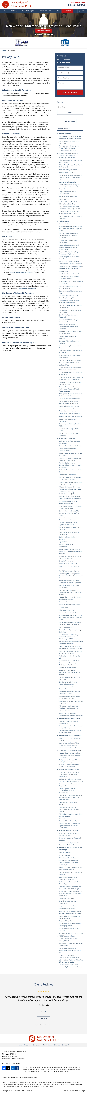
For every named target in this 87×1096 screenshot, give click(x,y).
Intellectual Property (28, 11)
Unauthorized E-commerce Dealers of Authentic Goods (70, 732)
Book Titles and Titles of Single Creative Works (68, 321)
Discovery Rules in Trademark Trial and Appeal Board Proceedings (70, 888)
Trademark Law (63, 128)
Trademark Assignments (67, 909)
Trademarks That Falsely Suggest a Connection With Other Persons (70, 623)
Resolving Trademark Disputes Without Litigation (69, 834)
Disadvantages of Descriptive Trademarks (68, 241)
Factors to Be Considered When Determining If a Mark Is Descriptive (70, 263)
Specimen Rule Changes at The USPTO (69, 430)
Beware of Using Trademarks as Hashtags (69, 342)
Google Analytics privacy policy (22, 272)
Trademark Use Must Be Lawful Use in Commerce (70, 374)
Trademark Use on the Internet (69, 406)
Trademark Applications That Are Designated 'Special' (69, 693)
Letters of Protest (64, 711)
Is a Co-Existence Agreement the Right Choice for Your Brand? (69, 844)
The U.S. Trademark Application (69, 571)
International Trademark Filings (69, 743)
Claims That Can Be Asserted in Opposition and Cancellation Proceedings (69, 774)
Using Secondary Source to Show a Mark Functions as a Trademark (70, 361)
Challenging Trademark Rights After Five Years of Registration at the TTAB (71, 780)
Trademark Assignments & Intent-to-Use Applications (70, 917)
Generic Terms (63, 271)
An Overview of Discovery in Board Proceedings (70, 883)
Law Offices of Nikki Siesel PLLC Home (17, 4)
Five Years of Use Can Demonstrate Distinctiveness (70, 306)
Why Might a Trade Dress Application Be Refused (71, 702)
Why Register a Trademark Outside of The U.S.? (70, 739)
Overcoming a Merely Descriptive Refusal (69, 258)
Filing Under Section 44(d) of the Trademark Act (69, 586)
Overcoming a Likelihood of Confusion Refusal (67, 450)
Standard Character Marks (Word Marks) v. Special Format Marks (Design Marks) (69, 187)
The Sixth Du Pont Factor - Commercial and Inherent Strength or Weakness (70, 465)
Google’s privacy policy (27, 288)
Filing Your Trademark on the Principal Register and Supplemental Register (70, 592)
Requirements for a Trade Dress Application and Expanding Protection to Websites (69, 663)
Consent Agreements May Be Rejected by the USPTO (68, 524)
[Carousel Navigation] (43, 1011)
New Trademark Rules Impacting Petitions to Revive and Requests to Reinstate (70, 551)
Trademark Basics (45, 11)
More (83, 11)
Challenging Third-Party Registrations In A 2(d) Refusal (68, 493)
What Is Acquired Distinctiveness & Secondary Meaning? (70, 287)
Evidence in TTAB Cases (66, 898)
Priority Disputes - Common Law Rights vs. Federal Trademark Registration (69, 826)
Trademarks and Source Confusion (70, 446)
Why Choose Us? (70, 121)
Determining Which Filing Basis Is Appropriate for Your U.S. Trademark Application (71, 576)
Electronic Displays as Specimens (69, 605)
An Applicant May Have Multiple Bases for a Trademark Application (70, 582)
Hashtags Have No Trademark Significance (68, 337)
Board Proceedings (65, 852)
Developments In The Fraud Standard (68, 803)
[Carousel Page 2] (46, 1011)
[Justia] (17, 1068)
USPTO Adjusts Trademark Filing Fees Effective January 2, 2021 (71, 961)
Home (4, 11)
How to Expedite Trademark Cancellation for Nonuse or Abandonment (68, 791)
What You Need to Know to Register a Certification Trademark (70, 652)
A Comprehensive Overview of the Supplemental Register (70, 598)
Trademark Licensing (65, 921)
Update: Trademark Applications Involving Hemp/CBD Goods (69, 212)
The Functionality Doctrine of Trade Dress (70, 347)
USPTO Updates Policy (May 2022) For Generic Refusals (69, 278)
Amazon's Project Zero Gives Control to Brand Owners (70, 727)
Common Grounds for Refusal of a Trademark (70, 678)
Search (70, 112)
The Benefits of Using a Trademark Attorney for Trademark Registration (70, 137)
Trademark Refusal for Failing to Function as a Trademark (69, 253)
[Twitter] (8, 1068)
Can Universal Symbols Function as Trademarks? (70, 311)
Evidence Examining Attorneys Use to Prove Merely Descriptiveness (71, 267)
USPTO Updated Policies (67, 936)
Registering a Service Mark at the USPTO (69, 657)
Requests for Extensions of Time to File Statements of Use (70, 557)
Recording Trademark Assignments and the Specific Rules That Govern (70, 912)
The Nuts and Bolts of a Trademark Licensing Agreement (70, 925)
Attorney (14, 11)
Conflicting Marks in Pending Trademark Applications (68, 683)
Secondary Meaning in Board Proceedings (68, 902)
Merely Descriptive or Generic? (69, 274)
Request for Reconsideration (68, 668)
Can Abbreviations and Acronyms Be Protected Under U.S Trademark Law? (70, 177)
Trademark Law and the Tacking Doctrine (69, 929)
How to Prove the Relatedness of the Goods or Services (70, 483)
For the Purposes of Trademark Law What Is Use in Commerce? (70, 369)
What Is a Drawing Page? (67, 610)
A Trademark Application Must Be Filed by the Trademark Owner (69, 707)
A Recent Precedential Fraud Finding (70, 416)
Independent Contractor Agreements (71, 933)
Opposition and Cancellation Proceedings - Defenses (68, 878)
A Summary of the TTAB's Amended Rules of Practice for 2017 (70, 868)
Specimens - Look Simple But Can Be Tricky (70, 425)
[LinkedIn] (13, 1068)
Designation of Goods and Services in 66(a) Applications (70, 761)
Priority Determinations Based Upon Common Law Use (70, 815)
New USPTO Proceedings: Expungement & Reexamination (69, 956)
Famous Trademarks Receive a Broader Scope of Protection (68, 519)
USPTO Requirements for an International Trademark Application (70, 747)
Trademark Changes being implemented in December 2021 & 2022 (70, 950)
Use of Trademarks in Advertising (69, 399)
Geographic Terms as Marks (68, 224)
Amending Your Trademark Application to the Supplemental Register (69, 672)
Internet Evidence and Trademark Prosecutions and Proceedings (69, 410)
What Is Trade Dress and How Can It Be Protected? (70, 166)
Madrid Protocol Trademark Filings (70, 750)
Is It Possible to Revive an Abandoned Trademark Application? (71, 643)
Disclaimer (27, 1045)
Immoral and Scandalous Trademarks (67, 688)
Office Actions (63, 607)
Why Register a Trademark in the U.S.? (69, 567)
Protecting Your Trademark (67, 172)
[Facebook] (4, 1068)
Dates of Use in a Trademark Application (68, 420)
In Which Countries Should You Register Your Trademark (69, 766)
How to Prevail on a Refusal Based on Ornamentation (71, 282)
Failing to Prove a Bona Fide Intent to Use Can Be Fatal (70, 383)
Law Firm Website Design (74, 1091)
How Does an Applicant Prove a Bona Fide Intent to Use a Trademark (71, 378)
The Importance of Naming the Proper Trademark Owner (69, 147)
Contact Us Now (43, 31)
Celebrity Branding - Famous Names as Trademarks (70, 352)
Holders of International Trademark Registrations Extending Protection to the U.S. (70, 755)
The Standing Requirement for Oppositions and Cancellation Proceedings (68, 863)
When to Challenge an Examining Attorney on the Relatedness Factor (70, 488)
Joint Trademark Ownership (68, 151)
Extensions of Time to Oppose (68, 858)
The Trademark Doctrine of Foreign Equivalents (70, 631)
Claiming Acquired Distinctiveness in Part (70, 292)
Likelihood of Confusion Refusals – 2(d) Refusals (70, 442)
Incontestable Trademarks (67, 182)
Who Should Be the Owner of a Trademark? (69, 142)
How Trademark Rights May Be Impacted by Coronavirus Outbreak (70, 966)
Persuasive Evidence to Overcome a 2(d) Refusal (70, 454)
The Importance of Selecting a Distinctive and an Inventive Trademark (68, 235)
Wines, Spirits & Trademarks (68, 563)
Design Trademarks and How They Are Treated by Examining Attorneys (70, 647)
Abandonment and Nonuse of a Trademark (69, 785)
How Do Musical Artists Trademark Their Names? (70, 356)
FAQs (57, 11)
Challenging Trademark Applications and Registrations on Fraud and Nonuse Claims (70, 798)
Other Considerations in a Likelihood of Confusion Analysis (70, 507)
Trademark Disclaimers (66, 627)
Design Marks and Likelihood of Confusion (69, 538)
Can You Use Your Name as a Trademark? (68, 316)
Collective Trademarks (66, 561)
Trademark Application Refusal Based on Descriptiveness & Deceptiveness (69, 247)
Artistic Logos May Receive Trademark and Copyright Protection (71, 715)
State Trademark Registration (68, 613)
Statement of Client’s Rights (42, 1045)
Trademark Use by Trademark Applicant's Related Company (68, 402)
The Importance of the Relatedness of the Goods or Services (70, 478)
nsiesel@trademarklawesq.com (13, 1059)
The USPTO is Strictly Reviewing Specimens (69, 435)
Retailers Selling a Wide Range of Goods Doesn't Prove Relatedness (70, 498)
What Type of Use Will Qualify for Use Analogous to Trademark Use (71, 395)
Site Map (57, 1045)
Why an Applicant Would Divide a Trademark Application (69, 697)
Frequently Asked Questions (68, 196)
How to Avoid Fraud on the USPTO (70, 414)
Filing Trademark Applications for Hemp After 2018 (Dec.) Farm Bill (69, 208)
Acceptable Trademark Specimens (70, 602)
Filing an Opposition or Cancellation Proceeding (70, 873)
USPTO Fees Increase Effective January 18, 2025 (68, 940)
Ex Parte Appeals (64, 855)
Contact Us (67, 11)
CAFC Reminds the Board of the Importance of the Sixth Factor (69, 513)
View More (43, 1019)
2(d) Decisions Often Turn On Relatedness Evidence (68, 502)
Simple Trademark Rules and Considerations (68, 193)
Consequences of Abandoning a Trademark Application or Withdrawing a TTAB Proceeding (69, 637)
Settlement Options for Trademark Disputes (70, 839)
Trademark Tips (64, 199)
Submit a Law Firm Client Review (43, 1025)
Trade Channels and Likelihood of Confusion (69, 528)
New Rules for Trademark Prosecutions (67, 546)
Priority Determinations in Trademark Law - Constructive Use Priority (70, 809)
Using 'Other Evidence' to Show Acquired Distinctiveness (69, 302)
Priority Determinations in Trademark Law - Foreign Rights (69, 820)
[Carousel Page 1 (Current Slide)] (41, 1011)
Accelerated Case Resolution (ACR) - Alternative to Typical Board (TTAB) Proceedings (70, 894)
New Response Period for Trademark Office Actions (71, 945)
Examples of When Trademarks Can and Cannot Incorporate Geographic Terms (70, 229)
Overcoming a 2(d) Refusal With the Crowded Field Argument (70, 459)
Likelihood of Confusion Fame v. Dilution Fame (69, 533)
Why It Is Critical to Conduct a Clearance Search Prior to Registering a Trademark (68, 156)
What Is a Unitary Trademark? (68, 170)
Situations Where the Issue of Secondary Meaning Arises (68, 297)
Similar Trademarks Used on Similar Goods (70, 471)
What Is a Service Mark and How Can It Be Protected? (70, 161)
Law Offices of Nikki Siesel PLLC (24, 1091)
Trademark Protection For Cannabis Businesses (70, 217)
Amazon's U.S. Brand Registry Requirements (68, 722)
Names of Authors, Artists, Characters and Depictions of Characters (68, 327)
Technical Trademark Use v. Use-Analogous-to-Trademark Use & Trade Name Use (69, 389)
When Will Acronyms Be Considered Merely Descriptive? (70, 332)
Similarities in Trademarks (67, 475)
